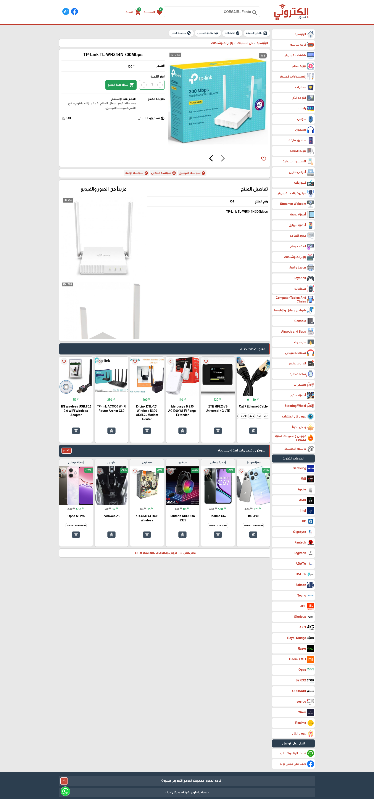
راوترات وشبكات (222, 43)
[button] (153, 12)
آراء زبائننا (232, 33)
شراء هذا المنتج (121, 84)
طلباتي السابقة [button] (256, 33)
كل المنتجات (245, 43)
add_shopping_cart (253, 431)
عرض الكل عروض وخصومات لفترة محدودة (165, 553)
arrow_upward (64, 781)
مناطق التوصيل (208, 33)
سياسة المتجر (181, 33)
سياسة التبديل (163, 173)
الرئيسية (262, 43)
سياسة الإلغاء (136, 173)
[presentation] (223, 158)
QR (66, 118)
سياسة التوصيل (192, 173)
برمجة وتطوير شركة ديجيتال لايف (187, 792)
